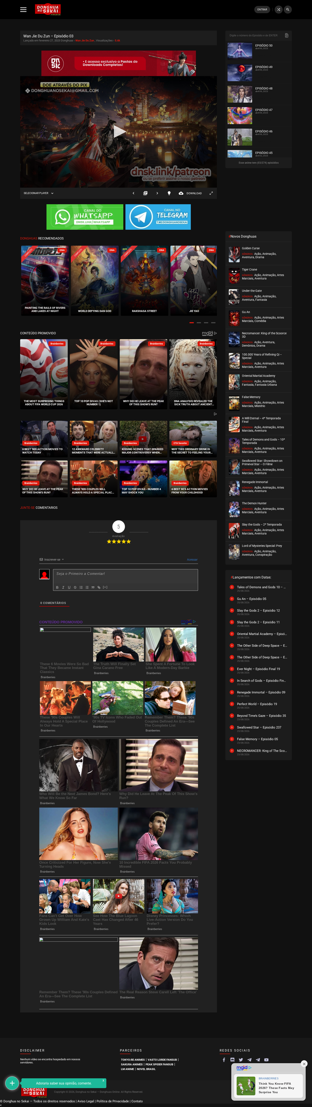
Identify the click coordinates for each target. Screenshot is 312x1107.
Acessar (192, 559)
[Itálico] (63, 587)
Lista (145, 193)
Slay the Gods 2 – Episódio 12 (258, 610)
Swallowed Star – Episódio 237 (259, 727)
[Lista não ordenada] (87, 587)
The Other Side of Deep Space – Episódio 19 (262, 657)
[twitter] (241, 1060)
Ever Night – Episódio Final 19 (258, 669)
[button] (191, 322)
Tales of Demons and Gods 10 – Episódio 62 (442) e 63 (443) (262, 587)
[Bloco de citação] (93, 587)
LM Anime (127, 1069)
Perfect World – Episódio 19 (257, 704)
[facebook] (224, 1060)
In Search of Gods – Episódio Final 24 (262, 681)
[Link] (99, 587)
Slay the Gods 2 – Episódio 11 (258, 622)
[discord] (232, 1060)
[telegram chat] (258, 1060)
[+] (105, 587)
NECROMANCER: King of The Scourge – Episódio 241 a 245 (262, 751)
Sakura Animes (132, 1064)
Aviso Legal (85, 1101)
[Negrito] (57, 587)
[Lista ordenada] (81, 587)
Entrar (262, 9)
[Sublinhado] (69, 587)
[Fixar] (75, 587)
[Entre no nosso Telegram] (158, 217)
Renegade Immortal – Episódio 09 (261, 692)
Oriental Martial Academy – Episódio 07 (262, 634)
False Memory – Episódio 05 (257, 739)
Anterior (133, 193)
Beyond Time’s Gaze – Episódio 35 (261, 716)
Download (190, 193)
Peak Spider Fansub (159, 1064)
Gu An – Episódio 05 (251, 599)
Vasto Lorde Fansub (162, 1059)
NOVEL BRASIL (146, 1069)
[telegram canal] (249, 1060)
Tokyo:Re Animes (133, 1059)
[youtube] (266, 1060)
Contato (137, 1101)
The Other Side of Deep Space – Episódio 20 (262, 646)
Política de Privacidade (113, 1101)
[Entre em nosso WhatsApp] (84, 217)
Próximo (157, 193)
